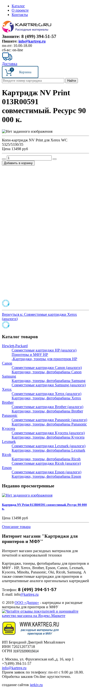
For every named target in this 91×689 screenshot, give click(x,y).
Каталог (18, 6)
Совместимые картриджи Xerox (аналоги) (46, 394)
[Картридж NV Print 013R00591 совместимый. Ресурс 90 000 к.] (27, 495)
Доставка (9, 64)
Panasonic (9, 415)
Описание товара (16, 527)
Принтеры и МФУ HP (30, 354)
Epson (7, 468)
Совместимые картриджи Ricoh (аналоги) (46, 463)
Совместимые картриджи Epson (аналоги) (46, 472)
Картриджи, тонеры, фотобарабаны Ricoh (46, 459)
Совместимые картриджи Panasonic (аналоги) (49, 420)
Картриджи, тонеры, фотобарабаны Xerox (46, 398)
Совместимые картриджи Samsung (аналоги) (49, 385)
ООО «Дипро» (27, 603)
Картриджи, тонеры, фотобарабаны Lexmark (48, 450)
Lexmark (9, 442)
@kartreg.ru (29, 594)
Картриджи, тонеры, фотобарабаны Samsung (48, 381)
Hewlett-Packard (15, 346)
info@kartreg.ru (32, 41)
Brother (8, 402)
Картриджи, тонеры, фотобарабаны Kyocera (48, 437)
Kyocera (8, 428)
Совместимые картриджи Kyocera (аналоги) (48, 433)
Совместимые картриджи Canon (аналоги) (47, 368)
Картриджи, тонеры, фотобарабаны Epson (46, 476)
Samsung (9, 376)
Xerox (7, 389)
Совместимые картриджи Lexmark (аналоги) (48, 446)
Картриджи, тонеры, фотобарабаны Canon (47, 372)
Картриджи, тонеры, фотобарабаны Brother (47, 411)
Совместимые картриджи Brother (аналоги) (47, 407)
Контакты (20, 15)
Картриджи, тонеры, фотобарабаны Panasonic (49, 424)
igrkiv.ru (36, 685)
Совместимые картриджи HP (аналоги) (44, 350)
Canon (7, 363)
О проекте (20, 10)
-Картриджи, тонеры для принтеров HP (44, 359)
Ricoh (6, 455)
